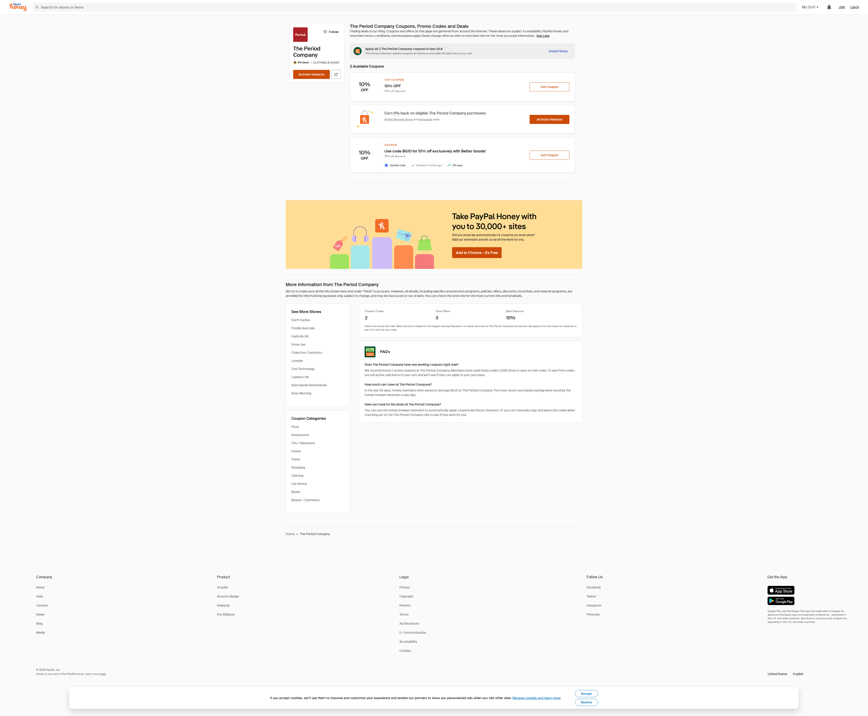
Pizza (295, 427)
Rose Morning (301, 393)
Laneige (297, 361)
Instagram (594, 605)
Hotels (296, 451)
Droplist (222, 587)
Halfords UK (300, 336)
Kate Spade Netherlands (309, 385)
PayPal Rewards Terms (398, 119)
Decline (586, 702)
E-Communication (412, 633)
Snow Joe (298, 344)
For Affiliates (226, 614)
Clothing (297, 476)
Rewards (223, 605)
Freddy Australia (303, 328)
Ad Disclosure (409, 623)
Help (39, 596)
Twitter (591, 596)
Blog (39, 623)
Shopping (298, 467)
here (103, 674)
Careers (42, 605)
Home (290, 534)
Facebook (594, 587)
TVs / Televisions (303, 443)
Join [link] (842, 7)
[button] (785, 674)
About (40, 587)
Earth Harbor (300, 320)
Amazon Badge (228, 596)
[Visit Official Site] (336, 74)
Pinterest (593, 614)
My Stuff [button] (808, 7)
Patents (404, 605)
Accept (586, 693)
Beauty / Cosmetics (305, 500)
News (40, 614)
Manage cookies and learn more (536, 698)
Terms (403, 614)
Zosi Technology (303, 369)
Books (295, 492)
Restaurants (300, 435)
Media (40, 633)
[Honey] (18, 7)
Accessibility (408, 642)
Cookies (405, 651)
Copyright (406, 596)
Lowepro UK (300, 377)
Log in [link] (854, 7)
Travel (295, 459)
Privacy (404, 587)
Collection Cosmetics (306, 353)
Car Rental (299, 484)
